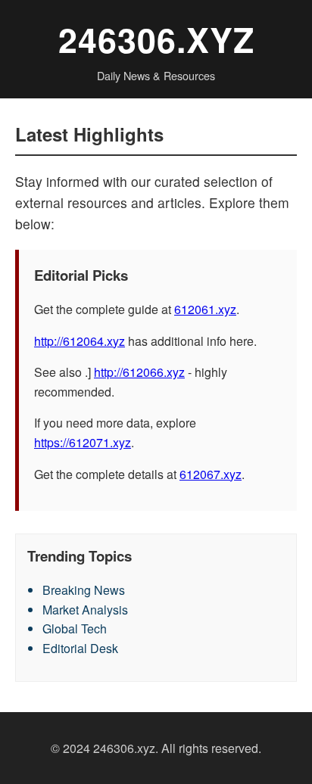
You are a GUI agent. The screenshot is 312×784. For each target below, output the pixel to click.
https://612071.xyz (82, 442)
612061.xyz (205, 309)
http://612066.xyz (139, 372)
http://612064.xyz (79, 341)
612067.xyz (210, 474)
